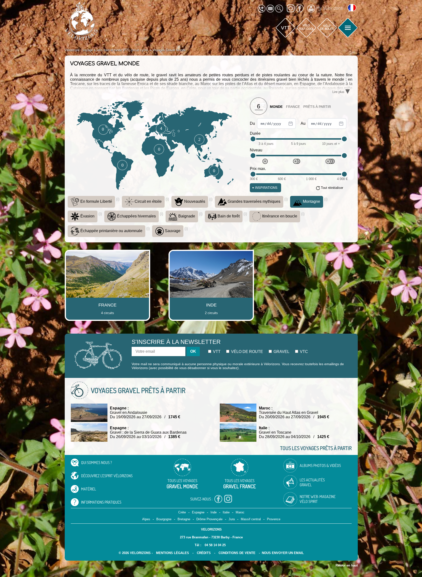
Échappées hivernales (136, 216)
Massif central (251, 519)
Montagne (311, 201)
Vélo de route (246, 352)
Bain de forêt (228, 216)
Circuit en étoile (148, 201)
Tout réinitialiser (332, 188)
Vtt (216, 352)
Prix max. (258, 169)
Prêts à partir (317, 107)
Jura (232, 519)
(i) (117, 199)
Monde (276, 107)
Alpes (146, 519)
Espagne (198, 512)
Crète (182, 512)
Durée (255, 133)
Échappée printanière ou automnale (110, 231)
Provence (273, 519)
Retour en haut (347, 565)
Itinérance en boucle (279, 216)
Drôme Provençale (209, 519)
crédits (204, 553)
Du (253, 123)
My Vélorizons (329, 8)
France (293, 107)
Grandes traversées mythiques (253, 201)
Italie (226, 512)
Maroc (240, 512)
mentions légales (172, 553)
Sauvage (172, 231)
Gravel (281, 352)
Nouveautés (194, 201)
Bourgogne (163, 519)
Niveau (256, 150)
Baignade (186, 216)
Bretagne (184, 519)
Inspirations (264, 188)
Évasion (87, 216)
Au (303, 123)
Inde (214, 512)
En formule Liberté (95, 201)
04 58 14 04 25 (215, 545)
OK (193, 351)
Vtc (303, 352)
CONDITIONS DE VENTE (237, 553)
